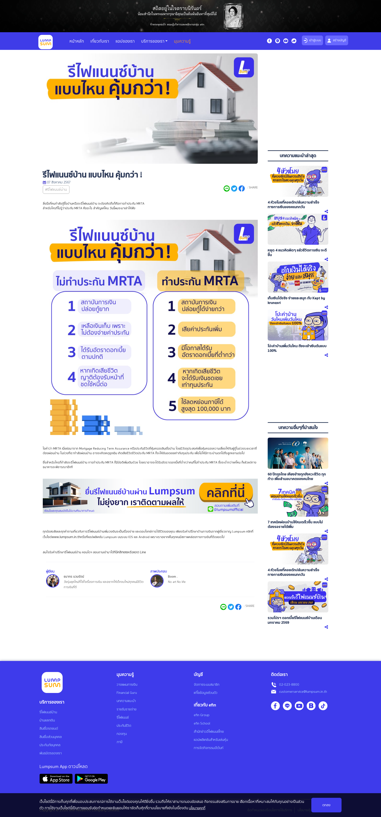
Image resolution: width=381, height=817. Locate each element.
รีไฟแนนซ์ (123, 717)
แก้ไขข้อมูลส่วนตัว (205, 693)
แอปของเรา (125, 41)
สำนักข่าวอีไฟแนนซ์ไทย (209, 731)
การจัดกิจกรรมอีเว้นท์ (208, 748)
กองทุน (122, 734)
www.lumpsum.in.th (66, 537)
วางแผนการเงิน (127, 684)
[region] (298, 116)
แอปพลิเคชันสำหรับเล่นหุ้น (211, 740)
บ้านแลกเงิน (47, 720)
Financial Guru (127, 693)
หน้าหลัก (76, 41)
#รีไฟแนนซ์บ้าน (56, 189)
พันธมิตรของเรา (50, 753)
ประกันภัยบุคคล (49, 745)
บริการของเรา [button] (152, 41)
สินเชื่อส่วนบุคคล (50, 737)
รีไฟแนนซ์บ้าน (48, 712)
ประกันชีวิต (124, 726)
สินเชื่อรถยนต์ (48, 728)
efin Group (201, 715)
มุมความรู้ (182, 41)
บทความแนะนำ (126, 701)
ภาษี (119, 742)
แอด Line (139, 552)
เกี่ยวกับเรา (99, 41)
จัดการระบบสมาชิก (206, 684)
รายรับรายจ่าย (126, 709)
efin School (202, 723)
